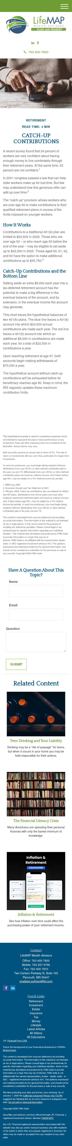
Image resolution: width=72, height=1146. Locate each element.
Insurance (36, 1013)
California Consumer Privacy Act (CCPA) (43, 1095)
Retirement (36, 1001)
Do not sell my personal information (25, 1102)
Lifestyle (36, 1025)
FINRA (44, 1118)
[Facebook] (38, 43)
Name (13, 581)
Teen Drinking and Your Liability (36, 741)
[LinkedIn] (32, 43)
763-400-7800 (38, 52)
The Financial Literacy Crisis (36, 821)
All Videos (36, 1033)
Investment (36, 1005)
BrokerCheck (9, 1050)
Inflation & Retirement (36, 915)
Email (13, 605)
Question (13, 628)
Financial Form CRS (17, 1040)
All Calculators (36, 1037)
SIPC (51, 1118)
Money (36, 1021)
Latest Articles (36, 1029)
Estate (36, 1009)
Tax (36, 1017)
